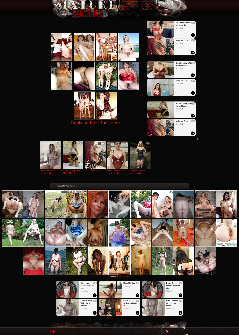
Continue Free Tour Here (95, 122)
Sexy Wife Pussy (146, 6)
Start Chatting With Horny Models (184, 64)
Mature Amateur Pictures (130, 1)
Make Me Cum (182, 40)
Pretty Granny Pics (147, 1)
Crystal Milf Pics (127, 4)
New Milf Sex (126, 9)
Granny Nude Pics (147, 4)
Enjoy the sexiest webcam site (183, 24)
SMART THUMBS (124, 276)
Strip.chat (179, 28)
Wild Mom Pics (127, 6)
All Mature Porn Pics (147, 9)
